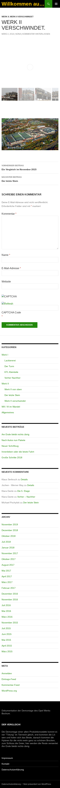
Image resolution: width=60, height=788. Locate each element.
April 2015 (7, 645)
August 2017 (8, 565)
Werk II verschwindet (21, 17)
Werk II (5, 17)
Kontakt (5, 764)
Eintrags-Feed (9, 679)
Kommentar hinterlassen (36, 34)
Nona (18, 34)
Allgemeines (8, 412)
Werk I (5, 354)
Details (24, 479)
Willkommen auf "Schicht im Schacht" (23, 4)
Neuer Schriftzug (10, 446)
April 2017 (7, 576)
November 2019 (10, 524)
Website (6, 281)
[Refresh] (7, 303)
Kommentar (9, 213)
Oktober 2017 (9, 559)
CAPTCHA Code (11, 312)
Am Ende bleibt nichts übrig (15, 434)
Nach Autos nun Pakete (13, 440)
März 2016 (7, 617)
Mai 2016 (6, 611)
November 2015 (10, 622)
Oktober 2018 (9, 536)
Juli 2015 (6, 628)
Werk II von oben (13, 389)
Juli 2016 (6, 605)
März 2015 (7, 651)
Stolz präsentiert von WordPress (37, 784)
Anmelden (7, 673)
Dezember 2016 (10, 593)
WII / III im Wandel (11, 406)
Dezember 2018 (10, 530)
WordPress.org (9, 690)
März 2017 (7, 582)
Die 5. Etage (23, 491)
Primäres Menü (56, 4)
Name (6, 255)
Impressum (7, 758)
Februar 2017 (9, 588)
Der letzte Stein (12, 179)
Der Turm (9, 366)
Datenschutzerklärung (13, 769)
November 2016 (10, 599)
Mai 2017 (6, 570)
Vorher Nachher (12, 378)
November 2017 (10, 553)
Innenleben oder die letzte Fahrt (18, 451)
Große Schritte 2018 (12, 457)
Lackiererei (10, 360)
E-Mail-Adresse (11, 268)
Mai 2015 (6, 640)
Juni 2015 (7, 634)
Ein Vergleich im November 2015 (19, 167)
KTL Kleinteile (11, 372)
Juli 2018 (6, 542)
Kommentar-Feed (11, 685)
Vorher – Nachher (26, 496)
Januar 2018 (8, 547)
